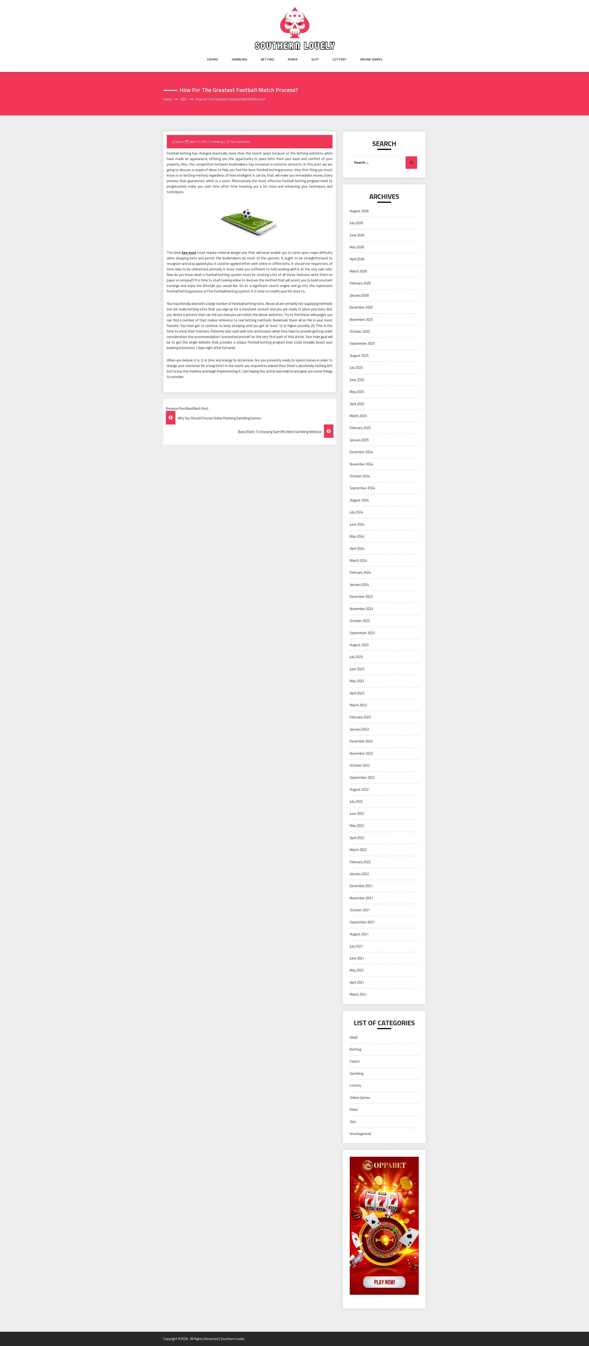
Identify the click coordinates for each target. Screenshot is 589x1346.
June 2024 (357, 524)
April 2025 (357, 404)
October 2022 (360, 765)
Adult (354, 1037)
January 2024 (359, 584)
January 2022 (359, 873)
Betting (267, 59)
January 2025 (359, 440)
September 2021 (362, 922)
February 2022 (360, 862)
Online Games (371, 59)
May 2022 (357, 825)
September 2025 (362, 343)
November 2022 (361, 753)
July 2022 (356, 801)
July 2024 (356, 512)
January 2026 (359, 295)
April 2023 (357, 693)
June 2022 (357, 813)
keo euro (189, 252)
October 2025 (360, 331)
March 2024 (358, 560)
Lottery (339, 59)
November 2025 (361, 319)
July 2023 (356, 656)
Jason (179, 141)
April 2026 (357, 259)
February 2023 (360, 717)
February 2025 (360, 427)
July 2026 (356, 223)
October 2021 (360, 910)
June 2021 (357, 958)
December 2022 (361, 741)
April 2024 (357, 548)
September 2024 (362, 488)
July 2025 (356, 367)
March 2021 (358, 994)
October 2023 (360, 620)
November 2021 (361, 898)
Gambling (239, 59)
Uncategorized (360, 1133)
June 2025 (357, 379)
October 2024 (360, 476)
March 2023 (358, 705)
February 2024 (360, 572)
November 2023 (361, 608)
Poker (292, 59)
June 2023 (357, 669)
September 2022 (362, 777)
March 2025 (358, 415)
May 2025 (357, 391)
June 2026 (357, 235)
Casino (212, 59)
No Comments (240, 141)
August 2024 (359, 500)
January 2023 (359, 729)
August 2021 (359, 934)
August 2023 (359, 644)
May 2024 (357, 536)
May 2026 (357, 247)
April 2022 (357, 837)
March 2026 (358, 271)
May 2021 (357, 970)
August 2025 (359, 355)
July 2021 (356, 946)
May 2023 (357, 681)
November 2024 (361, 464)
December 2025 (361, 307)
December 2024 (361, 452)
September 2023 (362, 633)
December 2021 (361, 885)
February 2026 (360, 283)
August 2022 (359, 789)
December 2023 (361, 596)
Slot (315, 59)
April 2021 (357, 982)
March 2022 (358, 849)
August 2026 (359, 211)
